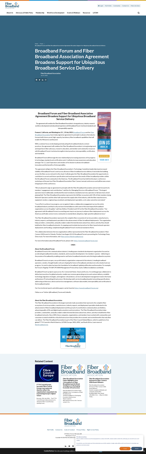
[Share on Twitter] (39, 79)
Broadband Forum (79, 132)
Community (116, 6)
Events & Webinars (73, 13)
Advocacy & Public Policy (24, 13)
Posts (42, 43)
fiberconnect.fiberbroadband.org (72, 236)
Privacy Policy (81, 430)
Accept (125, 448)
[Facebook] (73, 446)
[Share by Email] (45, 79)
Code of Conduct (69, 430)
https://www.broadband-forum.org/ (86, 241)
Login (101, 6)
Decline (136, 448)
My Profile (108, 6)
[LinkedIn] (65, 446)
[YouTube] (69, 446)
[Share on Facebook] (36, 79)
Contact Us (125, 6)
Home (36, 43)
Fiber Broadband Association (51, 73)
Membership (40, 13)
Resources (86, 13)
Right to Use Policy (93, 430)
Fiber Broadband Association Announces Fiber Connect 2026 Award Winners (99, 380)
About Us (10, 13)
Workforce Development (55, 13)
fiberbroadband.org (41, 325)
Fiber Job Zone (135, 6)
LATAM (95, 13)
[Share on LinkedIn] (42, 79)
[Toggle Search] (139, 13)
